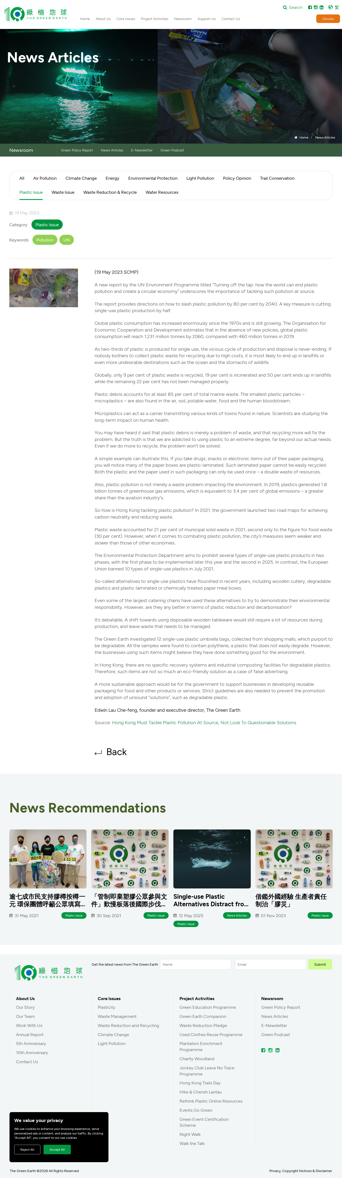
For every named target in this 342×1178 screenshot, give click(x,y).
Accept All (57, 1149)
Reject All (27, 1149)
